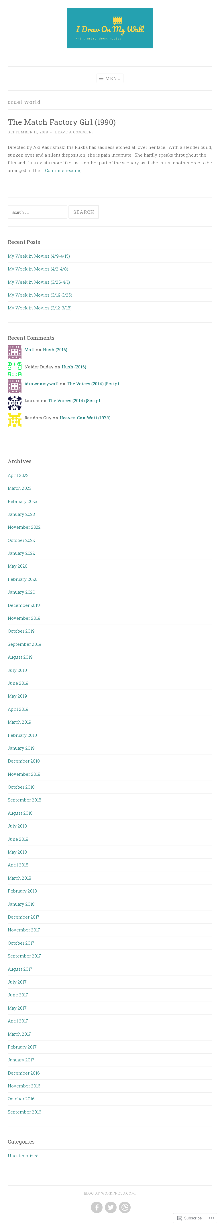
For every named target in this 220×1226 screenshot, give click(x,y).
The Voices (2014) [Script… (94, 383)
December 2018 (24, 761)
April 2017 (18, 1021)
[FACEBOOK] (96, 1207)
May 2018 (17, 852)
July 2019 (17, 670)
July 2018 (17, 826)
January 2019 (21, 748)
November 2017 (24, 930)
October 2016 (21, 1098)
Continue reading (63, 170)
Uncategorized (23, 1155)
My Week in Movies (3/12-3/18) (40, 308)
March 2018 (19, 878)
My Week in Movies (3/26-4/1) (39, 282)
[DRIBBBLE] (124, 1207)
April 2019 (18, 709)
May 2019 (17, 696)
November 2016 (24, 1086)
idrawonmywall (41, 383)
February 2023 (22, 501)
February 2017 (22, 1047)
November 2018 (24, 774)
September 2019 (24, 644)
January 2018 (21, 904)
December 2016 (24, 1073)
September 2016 (24, 1112)
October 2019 (21, 631)
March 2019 (19, 722)
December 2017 (24, 917)
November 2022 (24, 527)
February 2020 (23, 579)
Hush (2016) (55, 349)
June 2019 (18, 683)
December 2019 (24, 605)
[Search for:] (38, 212)
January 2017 (21, 1060)
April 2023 (18, 475)
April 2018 (18, 865)
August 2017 (20, 969)
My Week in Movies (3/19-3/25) (40, 295)
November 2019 (24, 618)
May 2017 (17, 1008)
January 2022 (21, 553)
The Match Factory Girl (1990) (62, 122)
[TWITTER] (110, 1207)
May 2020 (18, 566)
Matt (29, 349)
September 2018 (24, 800)
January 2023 (21, 514)
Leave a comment (74, 132)
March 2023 (20, 488)
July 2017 (17, 982)
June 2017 (18, 995)
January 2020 (21, 592)
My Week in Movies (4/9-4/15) (39, 256)
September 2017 (24, 956)
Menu (113, 78)
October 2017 (21, 943)
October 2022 (21, 540)
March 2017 (19, 1034)
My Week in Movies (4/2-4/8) (38, 269)
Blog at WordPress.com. (110, 1193)
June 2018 (18, 839)
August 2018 (20, 813)
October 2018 (21, 787)
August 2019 (20, 657)
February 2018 (22, 891)
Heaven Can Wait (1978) (85, 417)
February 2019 (22, 735)
